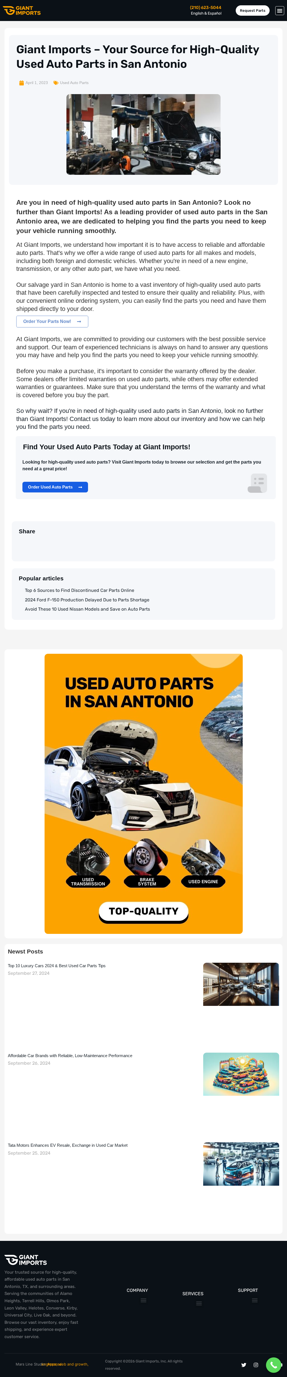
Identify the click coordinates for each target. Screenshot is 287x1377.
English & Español (206, 13)
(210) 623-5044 (205, 7)
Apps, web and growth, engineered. (65, 1364)
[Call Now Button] (273, 1365)
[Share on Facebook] (44, 544)
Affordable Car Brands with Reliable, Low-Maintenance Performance (70, 1055)
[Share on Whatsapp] (32, 544)
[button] (280, 10)
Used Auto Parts (74, 82)
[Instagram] (255, 1364)
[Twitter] (243, 1364)
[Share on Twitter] (21, 544)
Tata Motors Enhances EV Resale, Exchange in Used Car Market (68, 1145)
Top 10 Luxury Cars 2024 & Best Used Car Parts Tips (57, 965)
